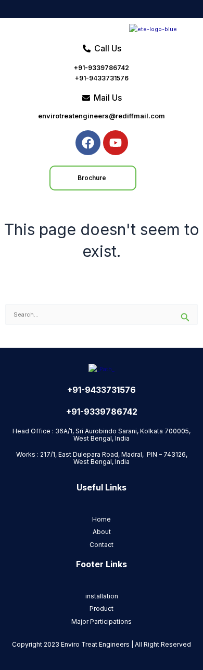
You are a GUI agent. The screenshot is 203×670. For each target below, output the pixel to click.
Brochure (92, 178)
